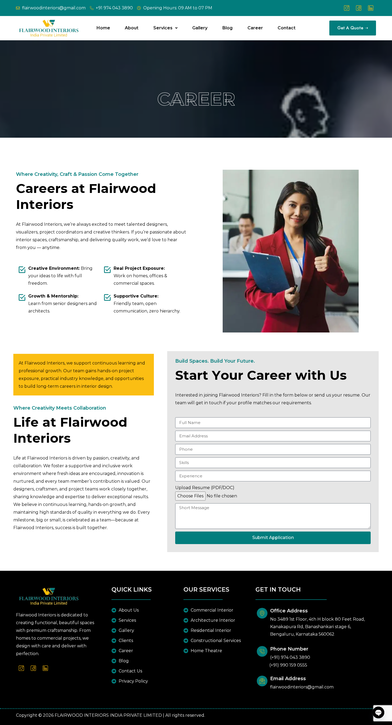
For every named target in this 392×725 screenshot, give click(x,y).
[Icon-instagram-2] (346, 8)
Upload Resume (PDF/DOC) (204, 487)
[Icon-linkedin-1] (370, 8)
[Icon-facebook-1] (358, 8)
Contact (286, 27)
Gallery (199, 27)
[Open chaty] (378, 712)
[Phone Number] (262, 651)
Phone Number (289, 649)
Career (255, 27)
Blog (227, 27)
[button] (165, 28)
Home (103, 27)
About (131, 27)
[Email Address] (262, 681)
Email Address (288, 679)
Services (163, 27)
